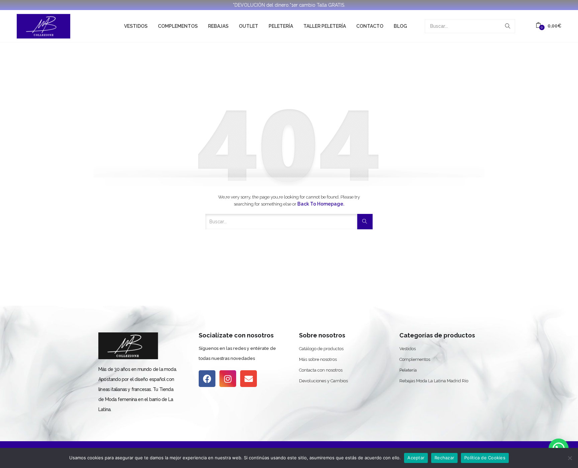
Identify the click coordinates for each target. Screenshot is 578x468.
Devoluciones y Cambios (323, 380)
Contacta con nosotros (321, 370)
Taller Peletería (324, 26)
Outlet (248, 26)
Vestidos (136, 26)
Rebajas (218, 26)
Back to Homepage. (320, 204)
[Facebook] (207, 378)
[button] (548, 26)
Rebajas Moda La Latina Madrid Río (433, 380)
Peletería (281, 26)
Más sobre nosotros (318, 359)
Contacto (369, 26)
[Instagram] (227, 378)
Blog (400, 26)
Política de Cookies (484, 457)
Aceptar (415, 457)
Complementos (178, 26)
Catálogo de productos (321, 348)
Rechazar (444, 457)
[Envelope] (248, 378)
